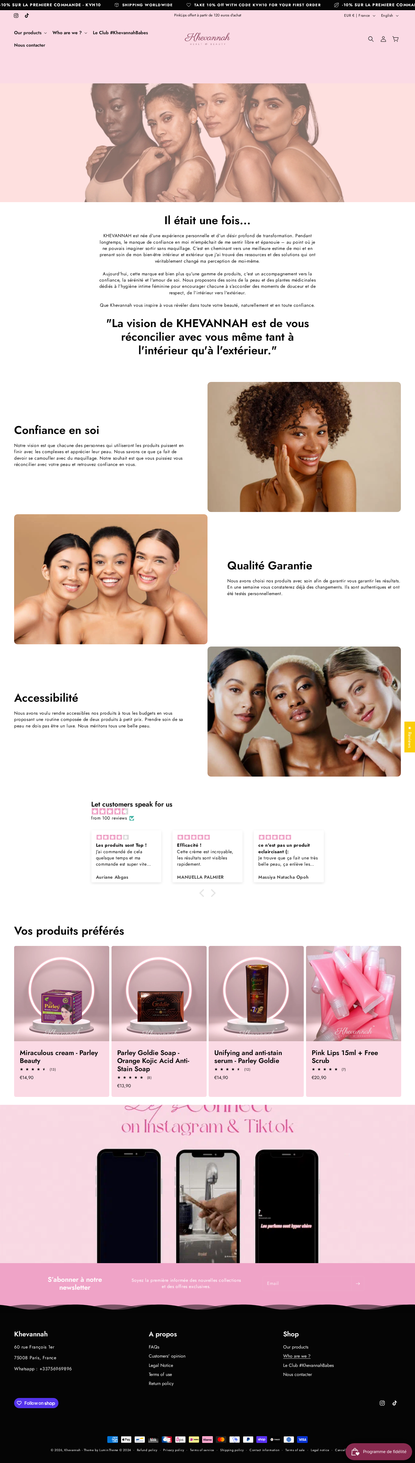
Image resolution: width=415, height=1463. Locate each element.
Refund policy (147, 1450)
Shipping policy (232, 1450)
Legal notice (320, 1450)
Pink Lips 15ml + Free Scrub (345, 1057)
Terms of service (202, 1450)
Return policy (161, 1383)
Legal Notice (161, 1365)
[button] (30, 33)
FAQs (154, 1347)
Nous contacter (297, 1374)
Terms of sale (295, 1450)
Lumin (108, 1450)
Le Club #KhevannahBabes (308, 1365)
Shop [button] (291, 1334)
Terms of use (160, 1374)
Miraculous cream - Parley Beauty (59, 1057)
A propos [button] (163, 1334)
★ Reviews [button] (410, 737)
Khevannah (72, 1450)
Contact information (264, 1450)
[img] (210, 811)
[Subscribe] (357, 1283)
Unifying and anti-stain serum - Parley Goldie (248, 1057)
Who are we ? (297, 1356)
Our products (295, 1347)
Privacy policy (173, 1450)
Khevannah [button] (31, 1334)
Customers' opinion (167, 1356)
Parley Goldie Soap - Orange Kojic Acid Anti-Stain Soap (153, 1061)
